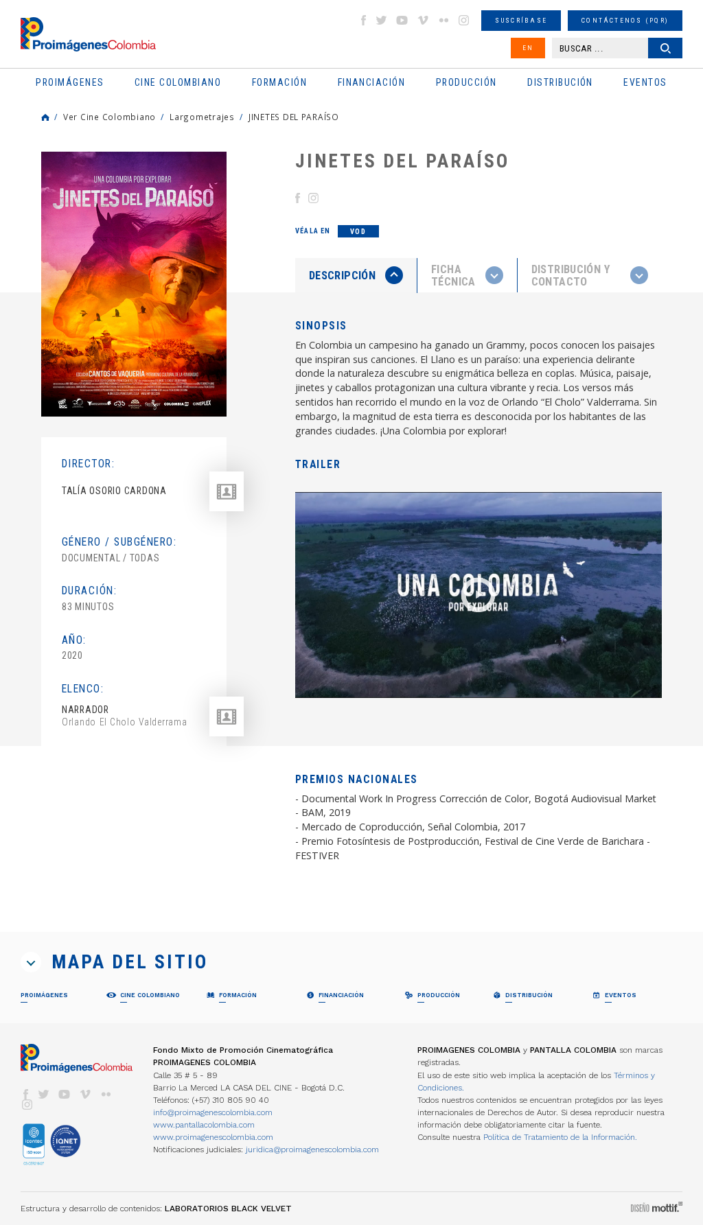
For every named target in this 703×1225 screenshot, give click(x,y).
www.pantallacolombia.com (204, 1125)
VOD (358, 231)
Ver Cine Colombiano (109, 116)
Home (45, 117)
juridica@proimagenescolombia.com (312, 1149)
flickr (443, 20)
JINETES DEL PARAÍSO (294, 116)
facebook (363, 20)
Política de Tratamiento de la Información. (560, 1137)
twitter (382, 20)
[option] (134, 284)
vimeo (423, 20)
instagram (464, 20)
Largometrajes (202, 116)
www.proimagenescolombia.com (213, 1137)
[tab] (356, 275)
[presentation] (356, 275)
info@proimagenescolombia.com (213, 1112)
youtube (402, 20)
